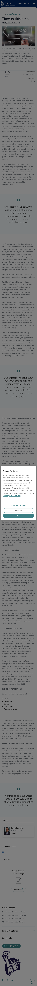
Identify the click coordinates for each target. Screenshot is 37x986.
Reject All (18, 510)
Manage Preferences (18, 505)
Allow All (18, 515)
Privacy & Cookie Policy (12, 496)
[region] (18, 493)
